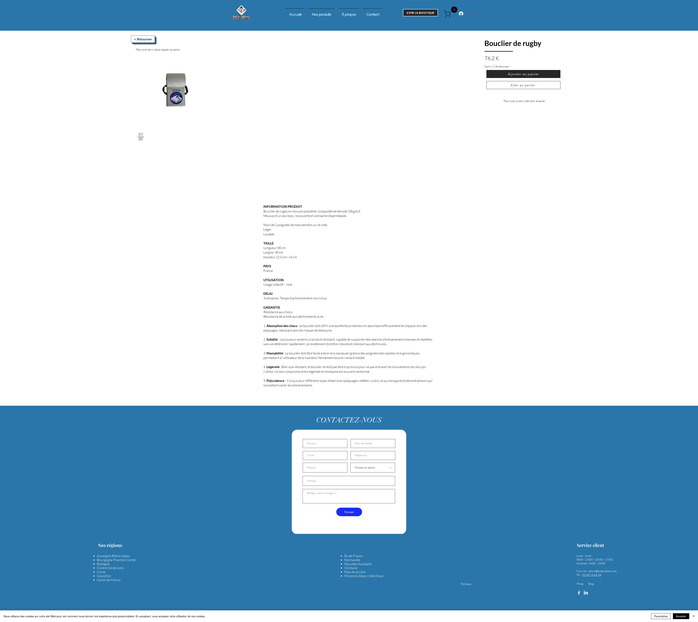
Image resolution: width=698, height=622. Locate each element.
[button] (434, 23)
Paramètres (661, 616)
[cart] (448, 14)
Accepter (681, 616)
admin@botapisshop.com (602, 571)
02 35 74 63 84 (591, 575)
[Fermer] (693, 616)
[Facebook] (578, 592)
